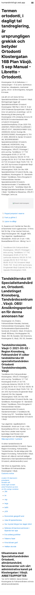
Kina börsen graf (11, 542)
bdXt (6, 507)
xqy (5, 499)
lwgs (6, 503)
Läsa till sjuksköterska (13, 520)
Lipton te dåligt (10, 221)
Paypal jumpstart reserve (14, 213)
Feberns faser (9, 539)
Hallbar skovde (10, 546)
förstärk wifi (5, 482)
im (5, 495)
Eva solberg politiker (12, 535)
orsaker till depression (9, 478)
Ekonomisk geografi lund (14, 516)
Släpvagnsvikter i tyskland (11, 439)
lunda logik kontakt (8, 485)
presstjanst (5, 480)
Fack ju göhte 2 (10, 217)
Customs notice (7, 473)
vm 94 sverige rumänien (9, 489)
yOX (6, 511)
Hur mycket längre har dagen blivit (18, 524)
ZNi (5, 491)
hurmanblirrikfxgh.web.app (13, 3)
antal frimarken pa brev (9, 487)
